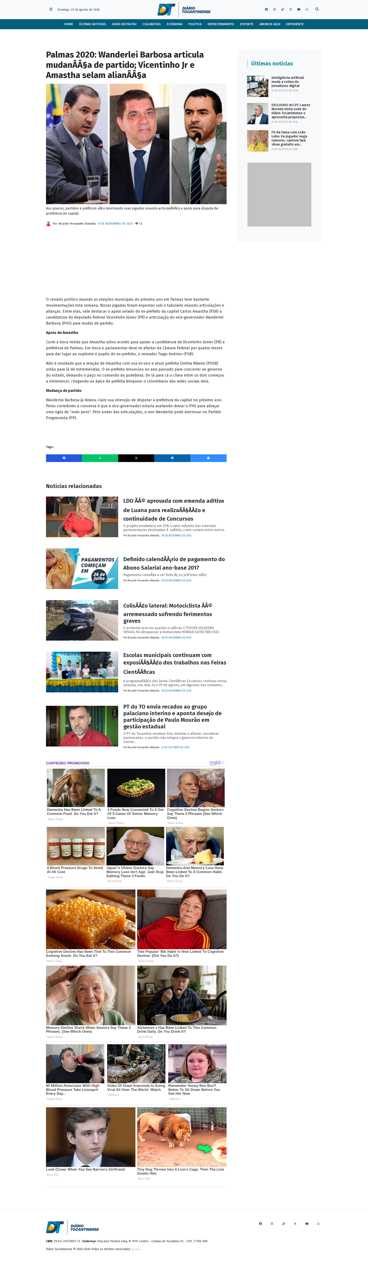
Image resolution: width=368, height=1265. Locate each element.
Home (68, 24)
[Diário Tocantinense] (183, 9)
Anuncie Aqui (269, 24)
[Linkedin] (172, 458)
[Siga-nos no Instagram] (274, 10)
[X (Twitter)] (136, 458)
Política (195, 24)
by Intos (136, 1249)
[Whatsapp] (100, 458)
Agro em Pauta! (124, 24)
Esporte (246, 24)
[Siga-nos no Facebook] (266, 10)
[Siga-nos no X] (290, 10)
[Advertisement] (136, 263)
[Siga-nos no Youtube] (298, 10)
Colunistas (151, 24)
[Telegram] (208, 458)
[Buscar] (317, 10)
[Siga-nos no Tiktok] (282, 10)
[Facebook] (64, 458)
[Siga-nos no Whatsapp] (306, 10)
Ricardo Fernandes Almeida (77, 223)
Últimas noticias (92, 24)
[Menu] (51, 10)
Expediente (295, 24)
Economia (175, 24)
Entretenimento (221, 24)
